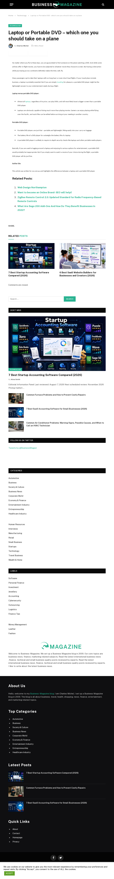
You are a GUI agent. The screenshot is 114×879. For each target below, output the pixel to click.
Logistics (12, 609)
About (15, 829)
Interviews (13, 529)
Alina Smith (15, 379)
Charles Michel (23, 46)
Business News (15, 491)
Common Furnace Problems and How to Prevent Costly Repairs (56, 395)
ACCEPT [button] (9, 873)
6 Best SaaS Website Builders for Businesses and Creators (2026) (78, 274)
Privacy (16, 842)
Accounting (13, 596)
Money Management (17, 624)
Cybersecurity (14, 600)
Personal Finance (16, 583)
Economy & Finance (17, 500)
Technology (15, 25)
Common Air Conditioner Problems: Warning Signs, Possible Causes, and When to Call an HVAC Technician (65, 424)
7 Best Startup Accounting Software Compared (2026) (28, 274)
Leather (12, 629)
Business (12, 483)
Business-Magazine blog (42, 693)
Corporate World (15, 496)
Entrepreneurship (16, 509)
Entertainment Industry (18, 505)
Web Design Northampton (32, 187)
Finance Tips (14, 614)
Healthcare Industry (17, 514)
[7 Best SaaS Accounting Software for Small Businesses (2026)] (16, 412)
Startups (12, 546)
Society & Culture (16, 487)
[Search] (102, 4)
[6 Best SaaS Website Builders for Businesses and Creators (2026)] (83, 256)
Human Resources (16, 524)
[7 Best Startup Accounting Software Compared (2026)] (31, 256)
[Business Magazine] (57, 4)
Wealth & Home (15, 560)
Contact (16, 833)
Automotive (13, 478)
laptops (28, 102)
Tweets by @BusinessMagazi (22, 448)
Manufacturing (15, 533)
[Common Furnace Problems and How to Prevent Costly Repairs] (16, 398)
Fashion (12, 633)
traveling (60, 82)
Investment (13, 587)
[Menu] (11, 4)
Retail (11, 538)
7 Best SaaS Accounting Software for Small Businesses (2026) (56, 409)
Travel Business (15, 555)
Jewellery (12, 592)
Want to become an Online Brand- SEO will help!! (45, 192)
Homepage (17, 837)
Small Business (15, 542)
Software (12, 578)
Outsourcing (14, 605)
